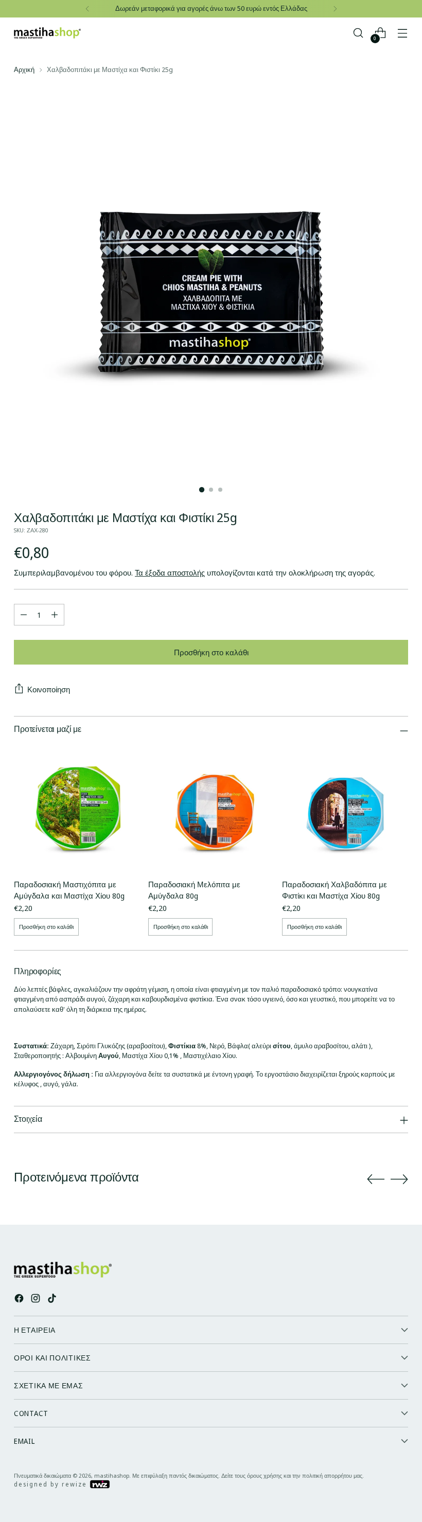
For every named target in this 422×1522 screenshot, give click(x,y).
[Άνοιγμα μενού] (402, 33)
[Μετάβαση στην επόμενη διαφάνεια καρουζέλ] (399, 1179)
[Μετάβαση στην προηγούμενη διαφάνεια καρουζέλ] (375, 1179)
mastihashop (111, 1475)
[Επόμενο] (335, 8)
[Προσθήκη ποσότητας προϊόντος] (54, 614)
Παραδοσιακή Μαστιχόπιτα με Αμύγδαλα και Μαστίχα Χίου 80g (69, 890)
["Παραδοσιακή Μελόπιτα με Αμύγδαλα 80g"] (211, 808)
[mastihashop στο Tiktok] (53, 1299)
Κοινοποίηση (48, 689)
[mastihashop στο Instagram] (36, 1299)
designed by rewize (52, 1484)
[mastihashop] (47, 33)
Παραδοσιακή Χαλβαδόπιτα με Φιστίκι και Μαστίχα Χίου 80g (334, 890)
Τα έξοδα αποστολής (170, 572)
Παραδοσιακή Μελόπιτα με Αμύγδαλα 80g (194, 890)
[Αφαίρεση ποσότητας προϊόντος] (23, 614)
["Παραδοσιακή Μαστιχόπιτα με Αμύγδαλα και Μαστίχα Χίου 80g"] (77, 808)
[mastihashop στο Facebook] (20, 1299)
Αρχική (24, 69)
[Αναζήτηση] (358, 33)
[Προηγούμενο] (87, 8)
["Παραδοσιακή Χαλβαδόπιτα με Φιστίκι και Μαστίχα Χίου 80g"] (345, 808)
